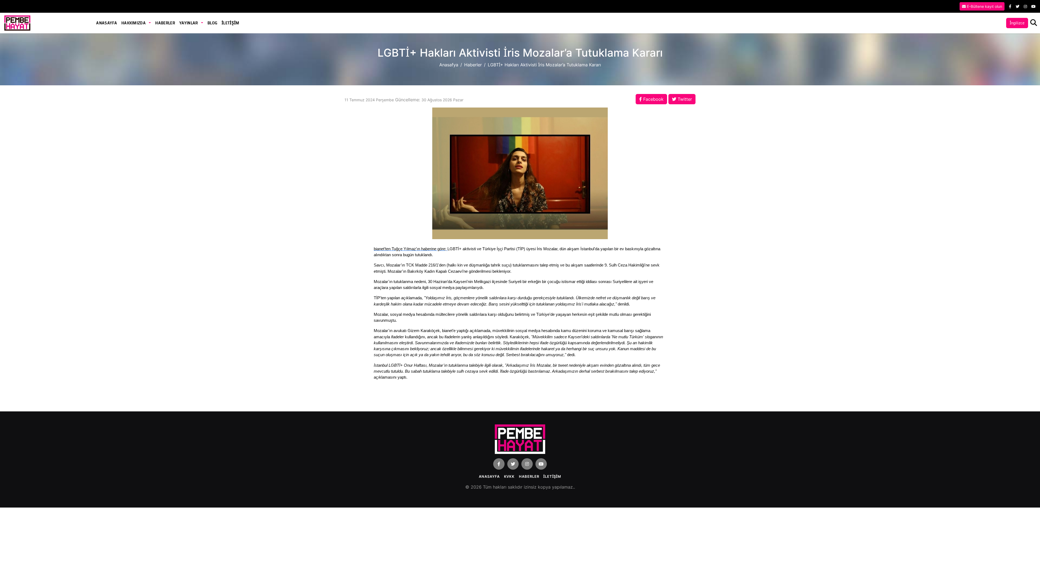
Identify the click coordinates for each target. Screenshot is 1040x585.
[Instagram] (1025, 6)
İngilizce (1017, 23)
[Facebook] (1010, 6)
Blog (212, 23)
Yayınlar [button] (189, 23)
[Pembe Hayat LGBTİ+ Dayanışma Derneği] (17, 22)
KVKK (509, 476)
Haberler (165, 23)
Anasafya (448, 64)
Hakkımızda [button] (134, 23)
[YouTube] (1033, 6)
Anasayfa (106, 23)
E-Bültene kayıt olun (984, 6)
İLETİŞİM (230, 23)
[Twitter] (1017, 6)
